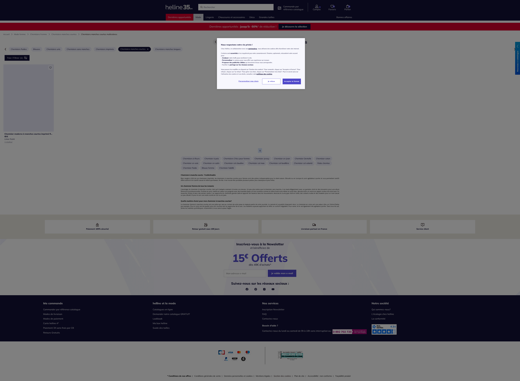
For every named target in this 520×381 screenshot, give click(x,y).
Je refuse (271, 81)
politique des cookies (264, 74)
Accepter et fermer (291, 81)
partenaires (252, 49)
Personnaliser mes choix (248, 81)
